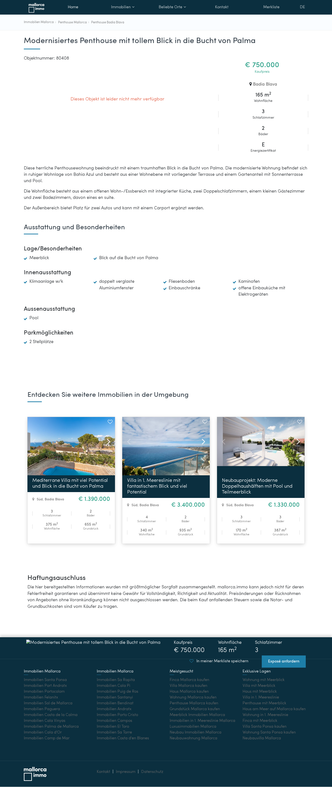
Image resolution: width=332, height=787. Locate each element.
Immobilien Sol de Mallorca (48, 703)
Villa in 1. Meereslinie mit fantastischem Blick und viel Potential (157, 486)
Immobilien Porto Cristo (117, 715)
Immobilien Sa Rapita (116, 680)
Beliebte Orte (170, 7)
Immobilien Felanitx (41, 697)
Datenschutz (152, 772)
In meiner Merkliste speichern (221, 661)
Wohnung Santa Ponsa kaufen (269, 732)
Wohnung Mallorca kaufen (193, 697)
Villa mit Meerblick (259, 686)
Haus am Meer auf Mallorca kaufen (274, 709)
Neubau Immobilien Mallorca (195, 732)
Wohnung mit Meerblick (264, 680)
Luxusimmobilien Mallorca (193, 727)
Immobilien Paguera (42, 709)
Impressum (125, 772)
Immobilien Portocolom (44, 692)
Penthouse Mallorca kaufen (194, 703)
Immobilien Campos (114, 721)
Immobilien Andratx (114, 709)
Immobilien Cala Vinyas (44, 721)
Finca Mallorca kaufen (189, 680)
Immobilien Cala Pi (113, 686)
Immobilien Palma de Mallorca (51, 727)
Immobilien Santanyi (115, 697)
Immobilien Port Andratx (45, 686)
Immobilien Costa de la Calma (51, 715)
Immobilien (121, 7)
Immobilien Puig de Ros (117, 692)
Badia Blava (265, 84)
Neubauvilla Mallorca (262, 738)
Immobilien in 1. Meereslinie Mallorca (202, 721)
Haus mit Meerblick (260, 692)
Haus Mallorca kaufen (189, 692)
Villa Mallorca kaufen (188, 686)
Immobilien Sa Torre (114, 732)
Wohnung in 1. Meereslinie (265, 715)
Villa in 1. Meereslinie (261, 697)
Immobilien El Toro (113, 727)
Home (73, 7)
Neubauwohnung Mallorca (193, 738)
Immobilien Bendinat (115, 703)
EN (302, 20)
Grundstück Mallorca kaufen (195, 709)
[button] (107, 440)
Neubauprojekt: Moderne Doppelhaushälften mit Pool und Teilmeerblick (257, 486)
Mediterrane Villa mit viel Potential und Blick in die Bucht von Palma (70, 483)
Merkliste (271, 7)
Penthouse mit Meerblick (264, 703)
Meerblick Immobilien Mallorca (197, 715)
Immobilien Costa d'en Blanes (123, 738)
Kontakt (221, 7)
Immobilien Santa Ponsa (45, 680)
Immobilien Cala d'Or (43, 732)
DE (302, 7)
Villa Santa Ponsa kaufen (265, 727)
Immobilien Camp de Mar (47, 738)
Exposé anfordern (283, 661)
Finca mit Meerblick (260, 721)
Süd (40, 499)
